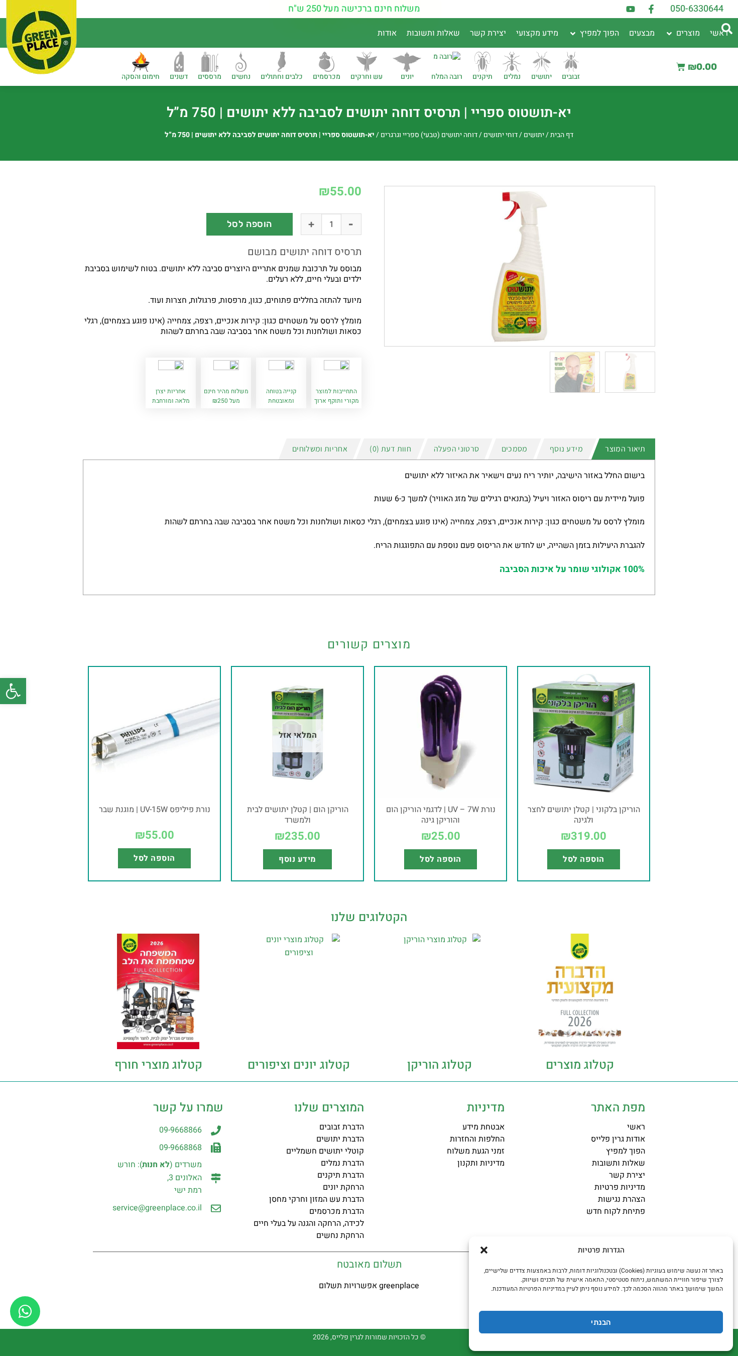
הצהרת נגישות (621, 1199)
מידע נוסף (297, 859)
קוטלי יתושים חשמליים (325, 1151)
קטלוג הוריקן (439, 1065)
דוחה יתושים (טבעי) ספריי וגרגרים (429, 135)
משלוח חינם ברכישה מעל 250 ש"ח (354, 9)
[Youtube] (631, 9)
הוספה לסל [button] (583, 859)
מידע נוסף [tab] (566, 448)
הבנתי (600, 1322)
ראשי (636, 1127)
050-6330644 (696, 9)
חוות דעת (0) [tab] (390, 448)
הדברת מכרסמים (336, 1211)
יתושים (534, 135)
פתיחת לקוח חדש (615, 1211)
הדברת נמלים (342, 1163)
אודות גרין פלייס (618, 1139)
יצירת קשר (627, 1175)
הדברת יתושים (340, 1139)
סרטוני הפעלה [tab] (456, 448)
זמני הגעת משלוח (476, 1151)
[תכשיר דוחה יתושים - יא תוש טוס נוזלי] (520, 266)
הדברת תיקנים (340, 1175)
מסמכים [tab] (515, 448)
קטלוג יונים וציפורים (299, 1065)
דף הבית (561, 135)
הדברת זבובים (341, 1127)
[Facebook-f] (651, 9)
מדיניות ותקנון (481, 1163)
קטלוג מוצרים (580, 1065)
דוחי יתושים (500, 135)
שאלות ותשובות (618, 1163)
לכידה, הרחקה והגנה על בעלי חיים (309, 1223)
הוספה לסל (249, 224)
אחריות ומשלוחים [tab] (319, 448)
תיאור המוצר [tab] (625, 448)
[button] (13, 691)
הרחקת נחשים (340, 1235)
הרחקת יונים (343, 1187)
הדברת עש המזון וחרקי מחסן (316, 1199)
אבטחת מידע (483, 1127)
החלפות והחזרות (477, 1139)
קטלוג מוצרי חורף (158, 1065)
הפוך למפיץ (625, 1151)
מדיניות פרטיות (619, 1187)
